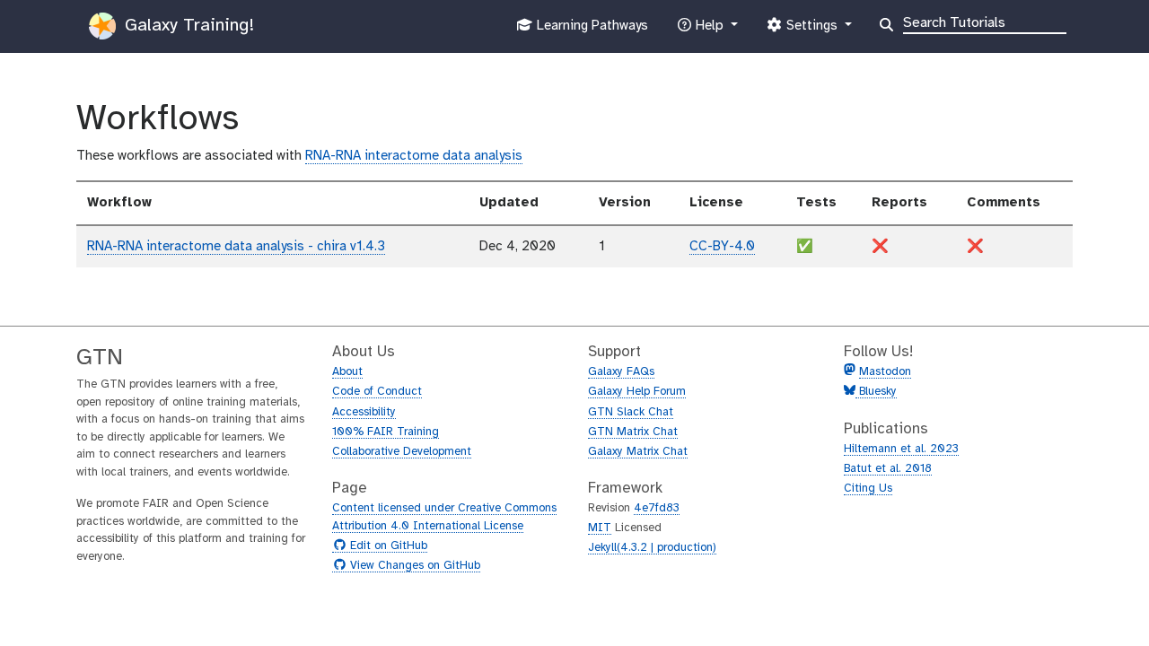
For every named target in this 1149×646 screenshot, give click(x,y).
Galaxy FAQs (621, 372)
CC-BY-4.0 (722, 247)
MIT (599, 528)
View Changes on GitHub (413, 566)
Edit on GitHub (386, 546)
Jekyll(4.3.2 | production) (652, 548)
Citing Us (868, 488)
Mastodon (885, 372)
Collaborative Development (401, 452)
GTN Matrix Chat (633, 432)
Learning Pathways (590, 31)
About (347, 372)
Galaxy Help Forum (637, 391)
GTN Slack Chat (630, 412)
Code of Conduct (377, 391)
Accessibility (364, 412)
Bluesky (876, 391)
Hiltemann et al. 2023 (901, 449)
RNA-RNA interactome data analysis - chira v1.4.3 (236, 247)
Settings (811, 31)
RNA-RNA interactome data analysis (413, 156)
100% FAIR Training (385, 432)
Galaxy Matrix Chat (638, 452)
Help (709, 31)
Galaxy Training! (186, 25)
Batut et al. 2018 (888, 469)
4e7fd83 (657, 508)
